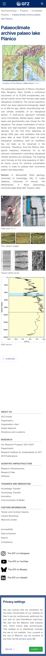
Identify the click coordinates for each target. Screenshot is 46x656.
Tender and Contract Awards (15, 512)
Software (5, 476)
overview (10, 359)
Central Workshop (9, 516)
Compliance (7, 542)
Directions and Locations (13, 432)
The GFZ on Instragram (18, 553)
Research (6, 439)
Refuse (8, 649)
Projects (24, 10)
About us (6, 412)
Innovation (6, 496)
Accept (34, 649)
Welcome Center (9, 519)
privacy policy (26, 639)
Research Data (8, 472)
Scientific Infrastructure (16, 463)
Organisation (7, 420)
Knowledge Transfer (10, 488)
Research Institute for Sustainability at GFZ (21, 452)
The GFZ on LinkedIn (17, 577)
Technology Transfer (11, 492)
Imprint (4, 537)
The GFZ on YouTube (18, 561)
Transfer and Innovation (16, 484)
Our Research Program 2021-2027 (17, 444)
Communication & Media (13, 500)
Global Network (8, 428)
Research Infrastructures (12, 468)
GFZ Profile (6, 416)
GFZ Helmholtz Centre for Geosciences (23, 4)
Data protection (8, 533)
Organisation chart (10, 424)
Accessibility (7, 529)
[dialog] (23, 625)
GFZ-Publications (9, 456)
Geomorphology (9, 10)
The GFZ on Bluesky (17, 569)
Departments (7, 448)
